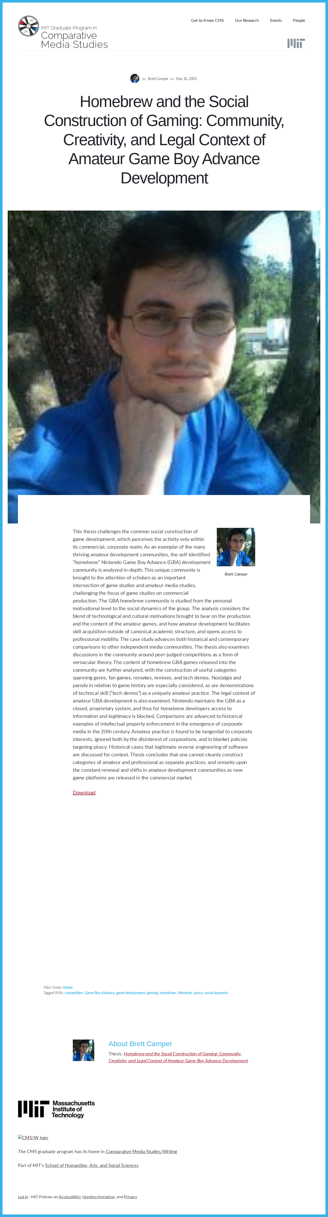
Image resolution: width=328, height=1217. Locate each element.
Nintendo (185, 993)
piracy (198, 993)
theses (68, 988)
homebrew (168, 993)
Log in (23, 1197)
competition (74, 993)
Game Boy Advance (100, 993)
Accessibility (69, 1197)
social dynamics (216, 993)
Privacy (130, 1197)
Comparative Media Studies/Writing (141, 1152)
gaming (152, 993)
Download (84, 792)
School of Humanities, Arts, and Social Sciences (92, 1165)
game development (130, 993)
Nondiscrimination (98, 1197)
